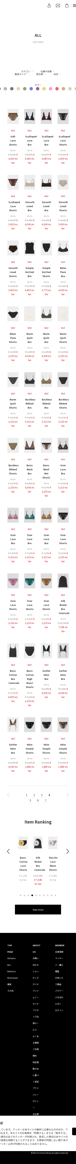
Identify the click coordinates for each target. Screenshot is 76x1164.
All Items (11, 958)
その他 (10, 990)
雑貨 (9, 984)
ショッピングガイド (36, 978)
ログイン (59, 1010)
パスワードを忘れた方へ (59, 997)
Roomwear (12, 977)
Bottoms (11, 971)
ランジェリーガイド (36, 997)
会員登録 (59, 951)
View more (38, 909)
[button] (20, 895)
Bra (9, 964)
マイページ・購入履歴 (59, 965)
